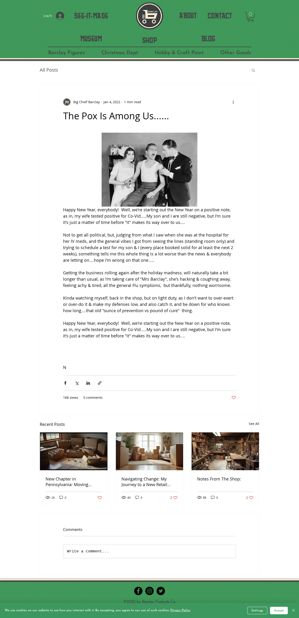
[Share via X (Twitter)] (77, 383)
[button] (250, 17)
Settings (257, 610)
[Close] (293, 610)
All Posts (49, 70)
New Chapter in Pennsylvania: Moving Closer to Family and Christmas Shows (67, 481)
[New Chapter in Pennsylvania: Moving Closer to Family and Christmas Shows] (73, 451)
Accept (279, 610)
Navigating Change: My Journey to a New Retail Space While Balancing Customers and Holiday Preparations (144, 481)
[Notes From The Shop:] (225, 451)
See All (254, 423)
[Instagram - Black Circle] (149, 591)
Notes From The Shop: (219, 479)
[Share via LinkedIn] (88, 383)
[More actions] (233, 102)
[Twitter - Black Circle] (161, 591)
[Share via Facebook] (65, 383)
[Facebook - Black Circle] (138, 591)
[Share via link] (99, 383)
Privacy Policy (180, 610)
